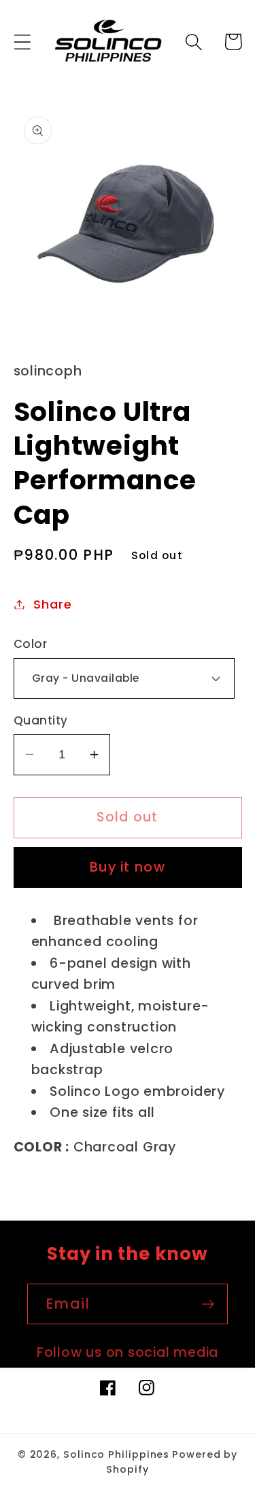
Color (31, 644)
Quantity (41, 721)
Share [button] (52, 604)
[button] (22, 41)
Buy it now (127, 867)
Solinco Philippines (116, 1454)
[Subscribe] (207, 1304)
